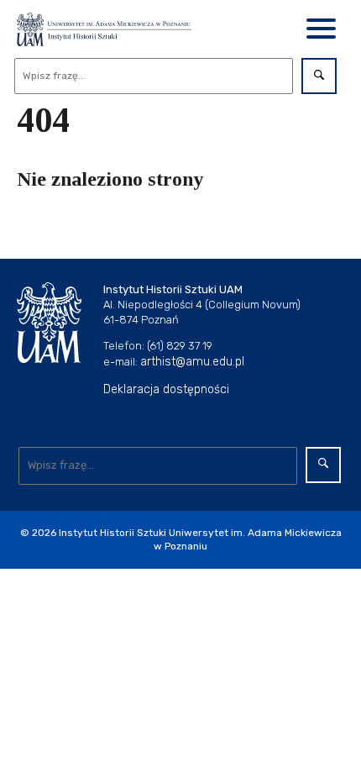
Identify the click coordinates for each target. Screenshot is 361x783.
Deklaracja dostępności (166, 389)
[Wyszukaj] (319, 76)
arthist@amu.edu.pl (192, 362)
